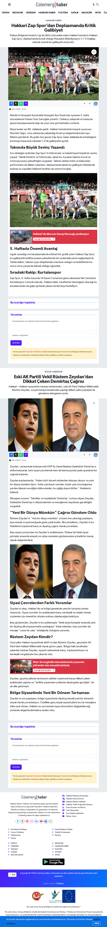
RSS (13, 875)
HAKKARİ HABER (47, 12)
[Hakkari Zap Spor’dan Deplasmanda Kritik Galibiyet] (53, 73)
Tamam (96, 923)
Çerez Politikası (17, 832)
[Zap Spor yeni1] (53, 200)
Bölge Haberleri (53, 372)
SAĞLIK (74, 12)
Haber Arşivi (71, 816)
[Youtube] (41, 821)
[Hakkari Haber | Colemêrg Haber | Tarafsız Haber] (51, 4)
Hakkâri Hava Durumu (75, 799)
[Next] (46, 821)
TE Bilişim (60, 884)
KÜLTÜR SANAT (17, 855)
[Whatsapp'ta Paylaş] (21, 103)
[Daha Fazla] (26, 103)
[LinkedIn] (36, 821)
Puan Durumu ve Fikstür (76, 807)
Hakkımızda (15, 835)
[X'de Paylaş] (16, 103)
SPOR (98, 12)
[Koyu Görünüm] (94, 4)
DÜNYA (5, 12)
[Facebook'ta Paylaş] (11, 103)
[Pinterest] (27, 821)
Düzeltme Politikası (19, 829)
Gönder (16, 343)
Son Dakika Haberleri (75, 813)
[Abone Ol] (95, 103)
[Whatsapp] (50, 821)
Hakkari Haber (53, 20)
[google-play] (53, 862)
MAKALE (14, 849)
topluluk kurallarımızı (34, 352)
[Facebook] (18, 821)
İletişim (58, 835)
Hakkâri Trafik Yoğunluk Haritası (79, 805)
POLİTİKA (63, 12)
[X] (22, 821)
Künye (13, 838)
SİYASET (58, 852)
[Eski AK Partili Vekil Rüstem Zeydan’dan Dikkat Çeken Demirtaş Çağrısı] (53, 425)
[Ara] (97, 4)
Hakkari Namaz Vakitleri (76, 802)
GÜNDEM (30, 12)
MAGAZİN (87, 12)
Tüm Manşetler (72, 810)
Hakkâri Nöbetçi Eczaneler (77, 796)
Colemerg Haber (58, 915)
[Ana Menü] (9, 5)
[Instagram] (32, 821)
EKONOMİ (17, 12)
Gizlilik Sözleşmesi (62, 832)
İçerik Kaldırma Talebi (63, 829)
